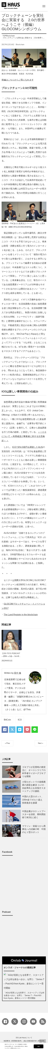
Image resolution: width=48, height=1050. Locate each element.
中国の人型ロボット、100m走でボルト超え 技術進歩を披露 (33, 799)
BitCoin (7, 720)
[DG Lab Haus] (11, 5)
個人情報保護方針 (30, 1041)
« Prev (7, 743)
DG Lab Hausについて (24, 1038)
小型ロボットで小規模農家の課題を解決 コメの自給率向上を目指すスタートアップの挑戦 (34, 786)
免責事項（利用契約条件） (13, 1041)
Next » (40, 743)
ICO (20, 720)
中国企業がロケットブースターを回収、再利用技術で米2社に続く (34, 814)
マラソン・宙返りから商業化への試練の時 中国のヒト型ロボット (34, 829)
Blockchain (20, 44)
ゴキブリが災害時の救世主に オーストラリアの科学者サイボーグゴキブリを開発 (34, 772)
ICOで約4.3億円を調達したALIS (27, 447)
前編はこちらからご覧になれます (18, 80)
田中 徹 (17, 673)
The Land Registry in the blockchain (21, 614)
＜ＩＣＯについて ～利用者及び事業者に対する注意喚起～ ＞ (24, 436)
